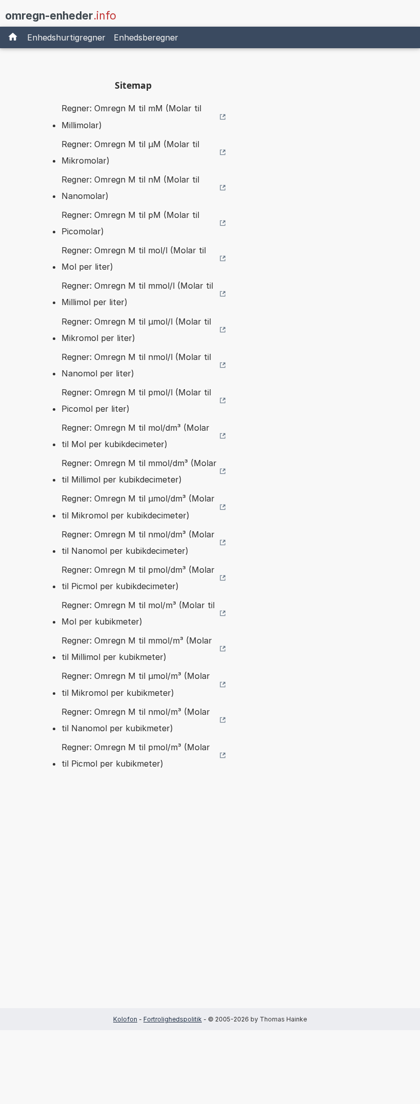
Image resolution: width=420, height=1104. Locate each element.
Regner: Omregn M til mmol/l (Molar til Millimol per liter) (137, 293)
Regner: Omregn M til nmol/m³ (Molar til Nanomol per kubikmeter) (135, 720)
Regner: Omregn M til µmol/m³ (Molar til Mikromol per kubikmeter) (135, 684)
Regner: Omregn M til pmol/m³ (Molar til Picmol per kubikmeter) (135, 755)
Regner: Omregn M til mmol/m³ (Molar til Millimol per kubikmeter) (136, 648)
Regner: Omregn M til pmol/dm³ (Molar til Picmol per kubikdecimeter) (138, 578)
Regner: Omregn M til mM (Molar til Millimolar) (131, 116)
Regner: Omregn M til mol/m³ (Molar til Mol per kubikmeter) (138, 613)
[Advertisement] (133, 905)
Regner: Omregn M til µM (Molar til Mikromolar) (130, 152)
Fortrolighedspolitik (172, 1019)
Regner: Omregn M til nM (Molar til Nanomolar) (130, 187)
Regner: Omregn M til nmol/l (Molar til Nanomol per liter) (136, 365)
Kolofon (125, 1019)
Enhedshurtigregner (66, 37)
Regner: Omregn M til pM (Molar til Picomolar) (130, 223)
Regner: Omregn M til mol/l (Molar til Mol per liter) (133, 258)
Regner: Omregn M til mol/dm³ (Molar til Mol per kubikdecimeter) (135, 436)
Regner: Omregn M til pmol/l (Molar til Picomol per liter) (136, 400)
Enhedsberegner (146, 37)
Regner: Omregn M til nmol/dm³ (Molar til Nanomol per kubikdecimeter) (138, 542)
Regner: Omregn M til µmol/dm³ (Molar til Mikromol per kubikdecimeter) (138, 506)
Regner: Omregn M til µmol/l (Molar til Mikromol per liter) (136, 329)
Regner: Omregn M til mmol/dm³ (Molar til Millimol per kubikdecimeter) (139, 471)
